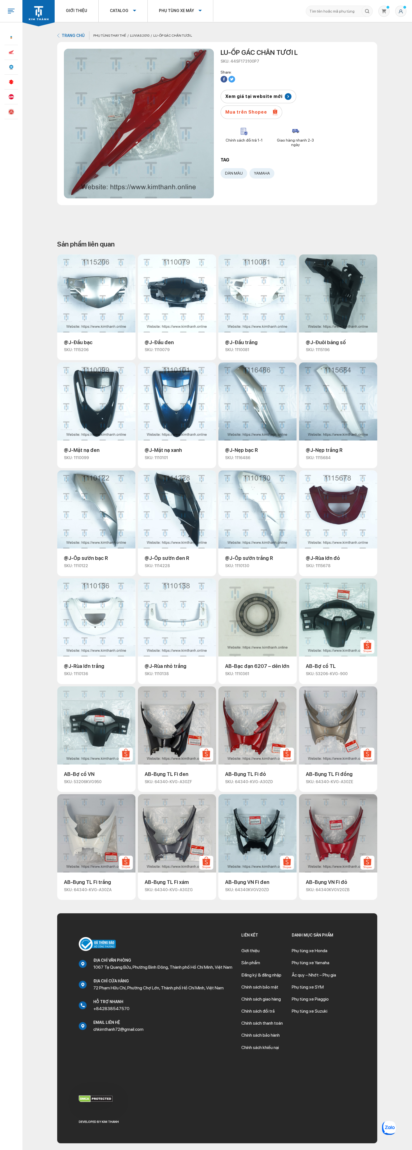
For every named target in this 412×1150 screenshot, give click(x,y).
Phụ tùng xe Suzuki (309, 1011)
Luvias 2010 (139, 35)
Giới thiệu (76, 10)
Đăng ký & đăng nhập (261, 975)
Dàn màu (234, 173)
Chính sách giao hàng (261, 999)
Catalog (119, 10)
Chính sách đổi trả (258, 1011)
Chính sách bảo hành (260, 1035)
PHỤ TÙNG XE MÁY (176, 10)
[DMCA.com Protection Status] (96, 1098)
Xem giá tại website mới (254, 96)
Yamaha (262, 173)
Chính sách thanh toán (262, 1023)
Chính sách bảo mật (259, 987)
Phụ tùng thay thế (109, 35)
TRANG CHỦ (73, 35)
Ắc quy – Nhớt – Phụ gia (314, 975)
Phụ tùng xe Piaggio (310, 999)
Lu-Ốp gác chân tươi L (172, 35)
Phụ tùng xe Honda (309, 950)
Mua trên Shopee (246, 112)
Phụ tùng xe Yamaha (310, 962)
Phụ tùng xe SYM (308, 987)
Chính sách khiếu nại (260, 1047)
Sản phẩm (250, 962)
